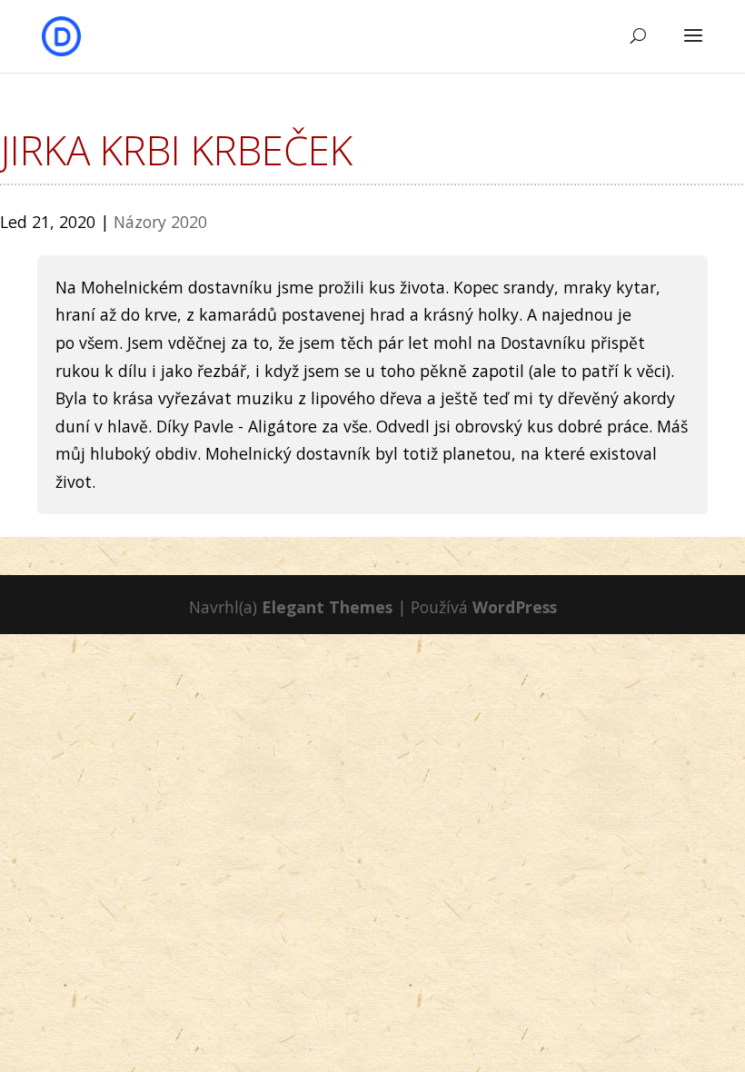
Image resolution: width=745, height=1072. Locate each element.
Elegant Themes (327, 607)
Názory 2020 (160, 222)
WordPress (514, 607)
